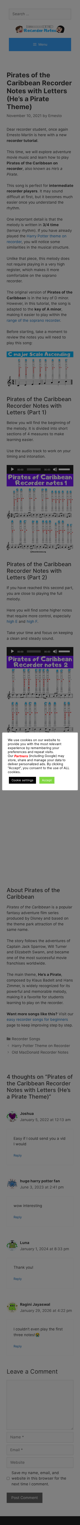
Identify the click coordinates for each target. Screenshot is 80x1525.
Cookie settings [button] (22, 780)
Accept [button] (47, 780)
